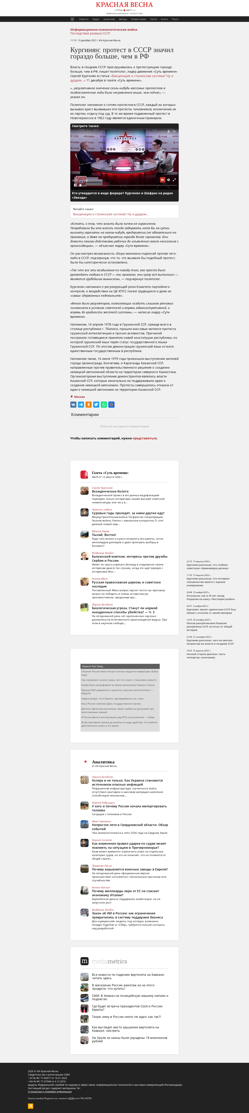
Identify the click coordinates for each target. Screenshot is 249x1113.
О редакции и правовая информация (50, 1091)
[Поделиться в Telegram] (81, 405)
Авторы (123, 19)
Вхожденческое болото (110, 491)
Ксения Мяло (100, 578)
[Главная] (124, 8)
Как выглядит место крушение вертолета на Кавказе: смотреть (125, 1029)
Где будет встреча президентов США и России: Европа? (127, 1008)
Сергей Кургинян (102, 487)
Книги (164, 19)
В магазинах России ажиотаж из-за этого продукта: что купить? (123, 987)
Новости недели (102, 509)
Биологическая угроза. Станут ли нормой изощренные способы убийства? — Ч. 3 (124, 610)
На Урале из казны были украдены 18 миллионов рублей (129, 1039)
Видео (95, 19)
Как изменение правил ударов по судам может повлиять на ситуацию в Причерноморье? (129, 845)
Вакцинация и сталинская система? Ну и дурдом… (111, 214)
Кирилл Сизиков (102, 840)
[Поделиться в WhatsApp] (104, 405)
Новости (83, 19)
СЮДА (71, 1098)
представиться (145, 438)
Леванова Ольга (102, 865)
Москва (79, 396)
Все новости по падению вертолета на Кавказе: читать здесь (128, 976)
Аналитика (109, 19)
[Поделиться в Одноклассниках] (89, 405)
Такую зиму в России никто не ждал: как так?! (126, 1017)
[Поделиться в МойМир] (111, 405)
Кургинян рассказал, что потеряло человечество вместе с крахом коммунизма (208, 582)
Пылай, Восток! (104, 535)
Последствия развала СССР (90, 33)
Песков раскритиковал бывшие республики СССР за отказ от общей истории (209, 626)
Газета (153, 19)
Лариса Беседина (102, 604)
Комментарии (138, 19)
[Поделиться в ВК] (73, 405)
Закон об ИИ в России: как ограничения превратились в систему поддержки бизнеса (127, 915)
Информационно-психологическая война (103, 29)
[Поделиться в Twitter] (96, 405)
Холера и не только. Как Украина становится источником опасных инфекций (127, 782)
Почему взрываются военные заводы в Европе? (130, 869)
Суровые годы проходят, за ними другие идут (128, 513)
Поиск (175, 19)
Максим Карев (100, 531)
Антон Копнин (101, 887)
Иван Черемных (101, 821)
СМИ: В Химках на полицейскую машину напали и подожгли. (130, 997)
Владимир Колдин (103, 553)
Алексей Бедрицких (103, 802)
